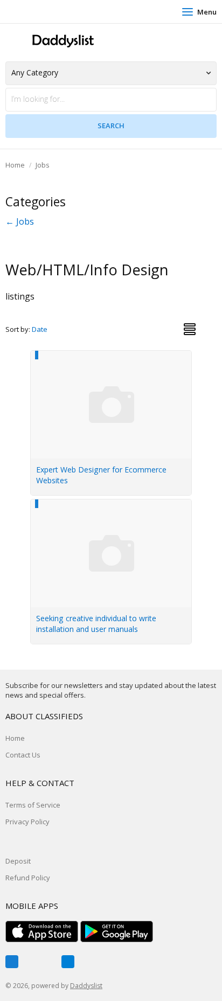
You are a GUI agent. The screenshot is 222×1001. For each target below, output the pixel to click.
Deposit (18, 861)
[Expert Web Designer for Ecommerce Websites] (111, 357)
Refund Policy (27, 877)
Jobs (43, 165)
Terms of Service (32, 805)
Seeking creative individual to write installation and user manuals (96, 623)
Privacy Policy (27, 821)
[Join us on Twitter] (39, 961)
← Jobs (19, 221)
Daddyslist (86, 985)
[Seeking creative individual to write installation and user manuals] (111, 505)
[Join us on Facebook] (11, 961)
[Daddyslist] (62, 41)
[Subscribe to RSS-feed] (67, 961)
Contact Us (22, 755)
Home (15, 165)
